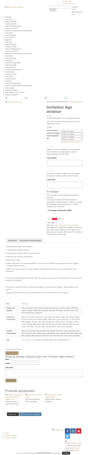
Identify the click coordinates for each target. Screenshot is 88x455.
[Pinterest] (78, 431)
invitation (75, 225)
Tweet (49, 219)
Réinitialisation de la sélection (71, 142)
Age (48, 138)
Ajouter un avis (12, 353)
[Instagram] (73, 431)
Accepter (66, 453)
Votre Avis (9, 367)
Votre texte (51, 179)
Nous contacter (10, 438)
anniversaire (62, 225)
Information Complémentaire (30, 240)
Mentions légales (11, 435)
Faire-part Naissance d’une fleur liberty (32, 400)
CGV (7, 433)
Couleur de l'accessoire (53, 133)
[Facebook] (67, 431)
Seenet (76, 450)
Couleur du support (52, 130)
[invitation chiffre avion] (24, 119)
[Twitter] (67, 436)
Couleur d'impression (53, 135)
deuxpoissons (72, 448)
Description (12, 240)
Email (8, 363)
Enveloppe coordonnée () (60, 210)
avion (69, 225)
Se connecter (69, 3)
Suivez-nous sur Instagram (31, 414)
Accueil (49, 102)
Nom (7, 359)
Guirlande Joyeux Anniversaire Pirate (12, 402)
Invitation (64, 102)
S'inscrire (68, 1)
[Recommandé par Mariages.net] (57, 429)
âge (56, 225)
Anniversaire (56, 102)
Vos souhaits (52, 158)
